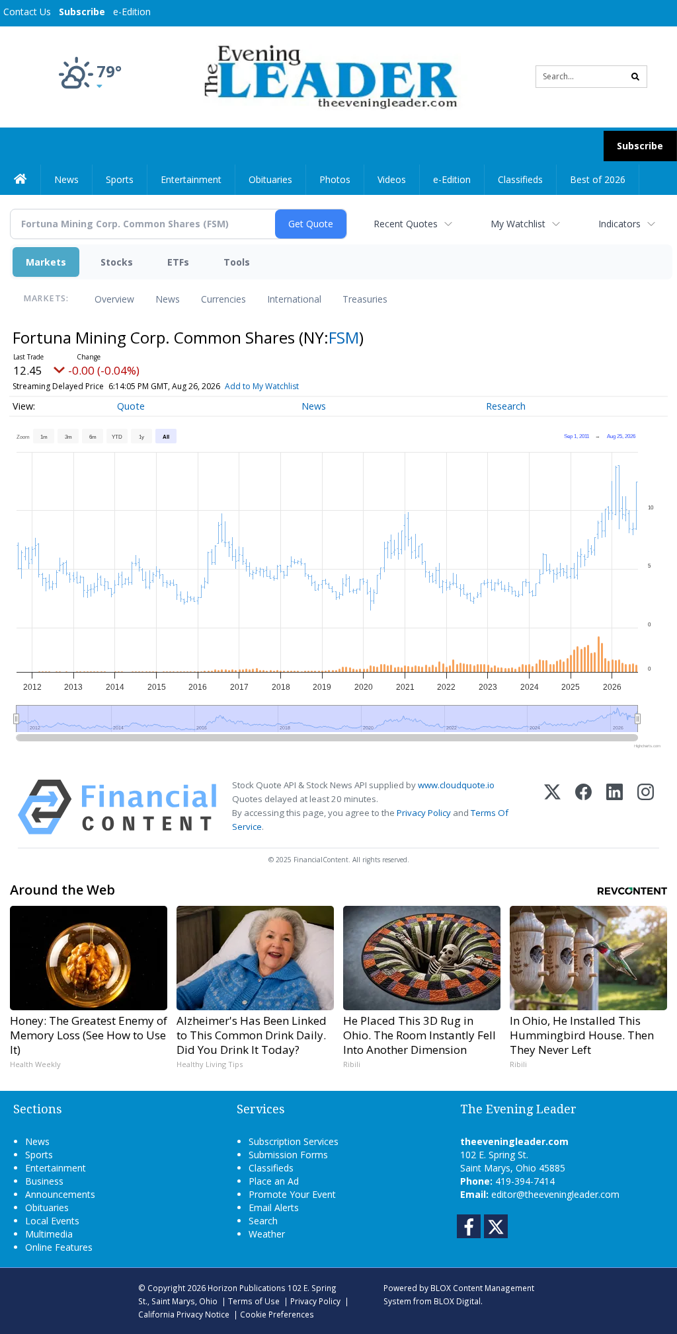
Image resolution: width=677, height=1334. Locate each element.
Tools (236, 262)
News (167, 299)
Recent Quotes (406, 223)
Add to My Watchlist (262, 386)
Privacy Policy (424, 813)
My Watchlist (518, 223)
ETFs (178, 262)
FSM (344, 337)
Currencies (223, 299)
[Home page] (328, 75)
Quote (131, 406)
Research (506, 406)
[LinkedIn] (614, 807)
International (294, 299)
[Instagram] (645, 807)
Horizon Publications (247, 1287)
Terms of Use (254, 1301)
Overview (114, 299)
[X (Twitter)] (552, 807)
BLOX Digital (457, 1301)
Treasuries (364, 299)
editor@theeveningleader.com (555, 1194)
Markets (46, 262)
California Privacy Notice (183, 1314)
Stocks (116, 262)
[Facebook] (583, 807)
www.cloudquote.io (456, 785)
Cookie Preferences (277, 1314)
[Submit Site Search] (635, 77)
